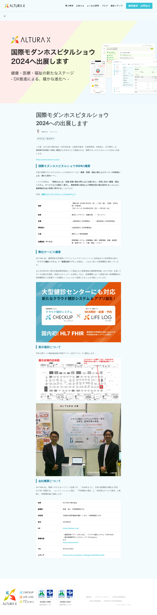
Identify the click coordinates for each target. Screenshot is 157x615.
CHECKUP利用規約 (119, 597)
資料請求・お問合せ (139, 5)
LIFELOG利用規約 (95, 601)
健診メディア (117, 6)
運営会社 (89, 597)
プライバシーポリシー (102, 597)
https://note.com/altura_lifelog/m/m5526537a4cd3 (83, 555)
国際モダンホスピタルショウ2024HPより (58, 194)
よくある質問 (93, 6)
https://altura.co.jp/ (71, 528)
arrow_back (4, 16)
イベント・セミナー (45, 138)
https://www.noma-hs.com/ (48, 159)
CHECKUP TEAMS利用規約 (113, 601)
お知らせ (80, 6)
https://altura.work (70, 542)
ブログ (105, 6)
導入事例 (69, 6)
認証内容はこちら (45, 605)
